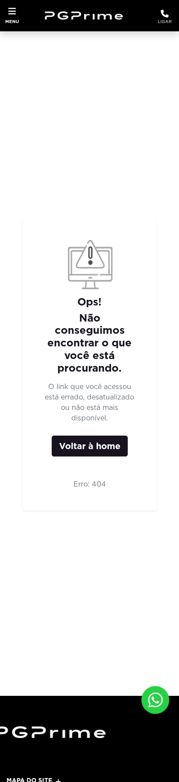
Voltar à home (89, 446)
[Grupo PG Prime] (87, 16)
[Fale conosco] (155, 700)
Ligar (165, 21)
